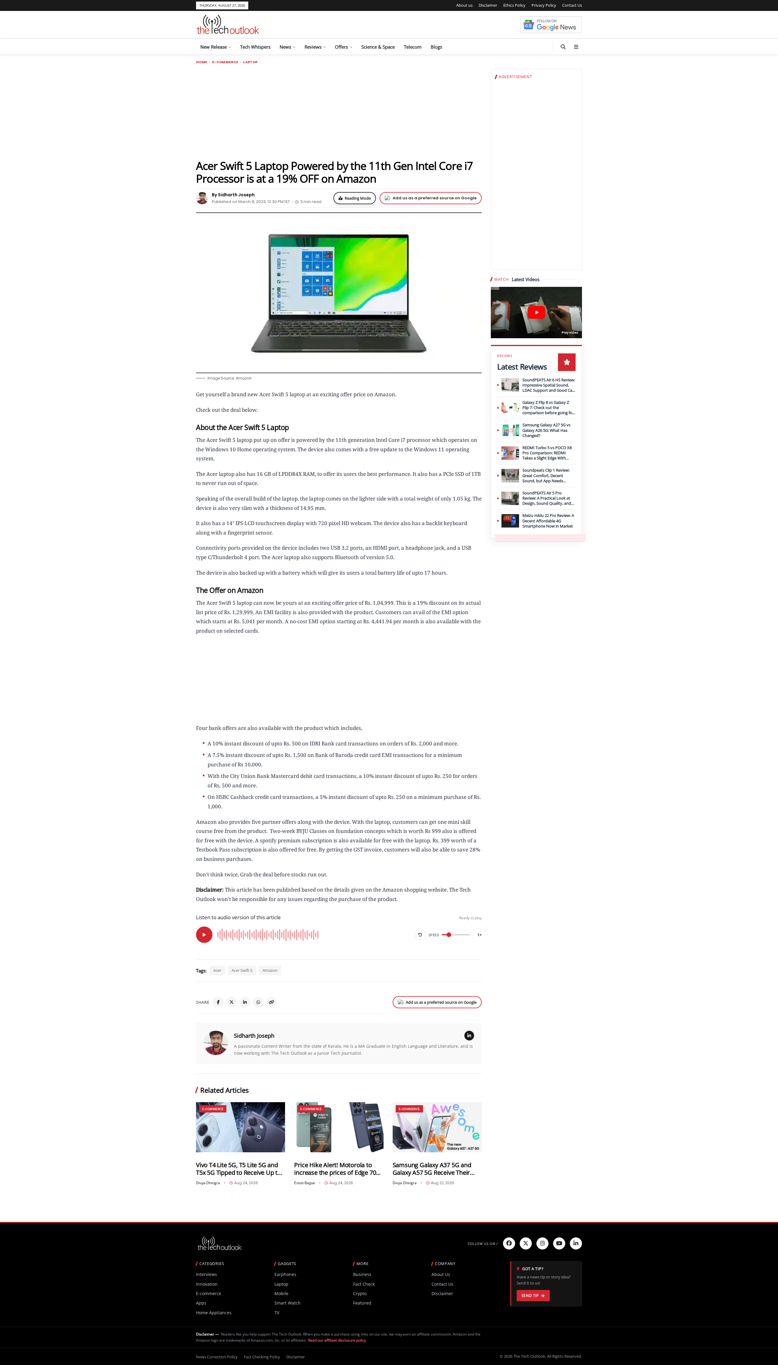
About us (464, 5)
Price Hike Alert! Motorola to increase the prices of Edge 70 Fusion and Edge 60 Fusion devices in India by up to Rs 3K (335, 1169)
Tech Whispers (255, 47)
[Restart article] (420, 934)
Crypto (360, 1293)
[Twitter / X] (231, 1002)
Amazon (270, 970)
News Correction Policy (217, 1357)
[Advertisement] (339, 111)
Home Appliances (214, 1312)
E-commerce (225, 62)
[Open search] (563, 47)
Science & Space (378, 47)
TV (276, 1312)
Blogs (436, 47)
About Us (441, 1274)
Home (201, 62)
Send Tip (530, 1295)
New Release (213, 47)
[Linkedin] (576, 1243)
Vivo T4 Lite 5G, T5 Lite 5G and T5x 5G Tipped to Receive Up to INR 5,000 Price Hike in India (238, 1169)
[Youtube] (559, 1243)
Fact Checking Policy (262, 1357)
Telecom (413, 47)
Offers (341, 47)
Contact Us (572, 5)
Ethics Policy (514, 5)
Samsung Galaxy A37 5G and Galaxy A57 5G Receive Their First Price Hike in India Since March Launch (432, 1169)
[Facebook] (218, 1002)
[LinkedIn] (244, 1002)
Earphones (285, 1274)
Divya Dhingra (208, 1183)
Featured (362, 1303)
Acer (217, 970)
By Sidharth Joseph (233, 195)
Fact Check (364, 1284)
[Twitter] (526, 1243)
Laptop (250, 62)
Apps (201, 1303)
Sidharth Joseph (254, 1035)
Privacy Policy (544, 5)
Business (362, 1274)
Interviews (206, 1274)
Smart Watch (287, 1303)
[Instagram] (542, 1243)
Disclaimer (488, 5)
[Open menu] (576, 47)
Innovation (207, 1284)
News (285, 47)
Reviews (313, 47)
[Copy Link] (271, 1002)
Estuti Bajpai (304, 1183)
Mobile (281, 1293)
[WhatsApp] (258, 1002)
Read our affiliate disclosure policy (337, 1340)
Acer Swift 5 (242, 970)
